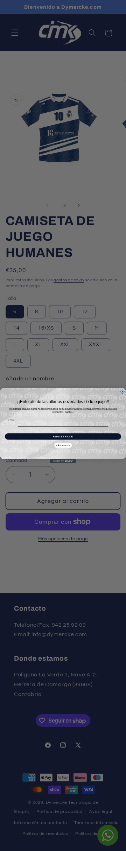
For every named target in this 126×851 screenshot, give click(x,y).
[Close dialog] (122, 392)
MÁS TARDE (63, 445)
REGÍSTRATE (63, 436)
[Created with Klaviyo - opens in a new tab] (63, 461)
